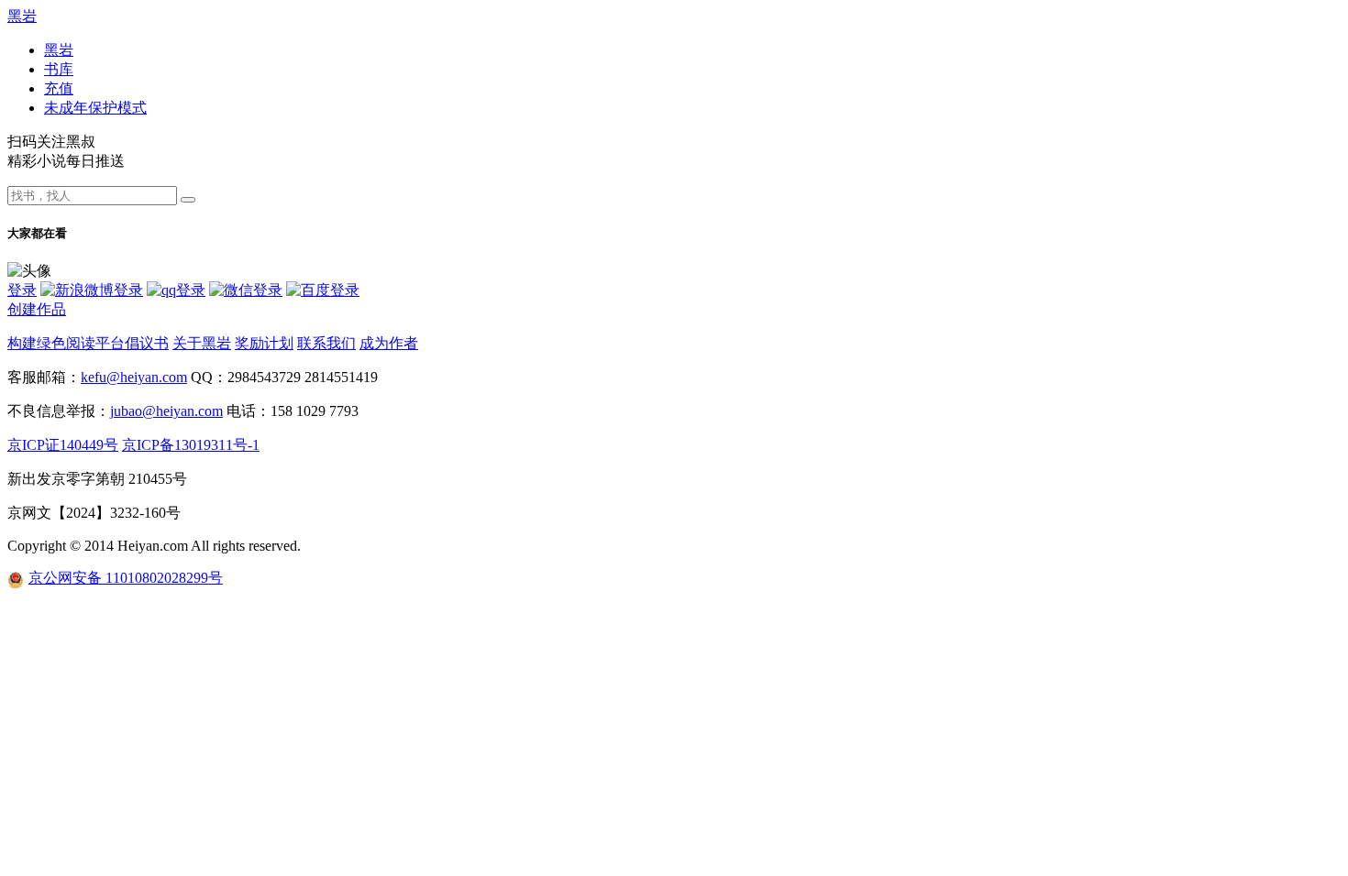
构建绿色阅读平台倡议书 (88, 343)
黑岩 (22, 16)
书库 (58, 69)
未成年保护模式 (95, 107)
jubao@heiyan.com (166, 411)
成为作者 (388, 343)
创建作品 (36, 309)
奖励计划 (264, 343)
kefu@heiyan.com (134, 377)
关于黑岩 (201, 343)
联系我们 (326, 343)
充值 (58, 88)
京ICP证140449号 (62, 445)
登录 (22, 290)
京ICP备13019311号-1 (191, 445)
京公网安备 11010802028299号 (125, 578)
